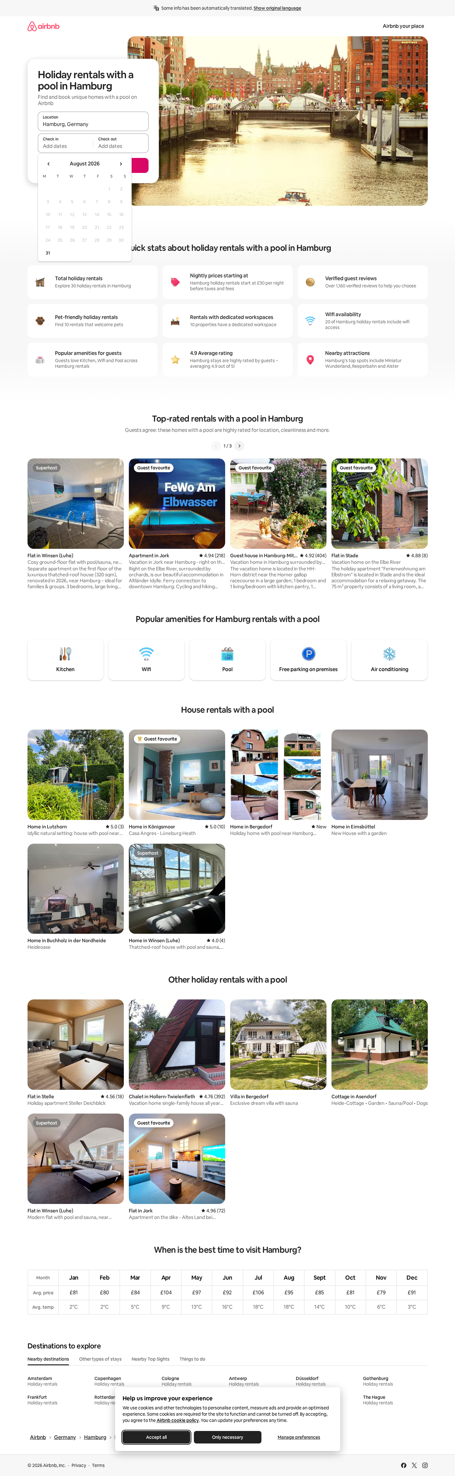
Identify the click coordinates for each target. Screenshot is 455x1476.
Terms (98, 1465)
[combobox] (93, 124)
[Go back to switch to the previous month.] (49, 164)
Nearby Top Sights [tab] (150, 1359)
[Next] (239, 446)
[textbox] (65, 146)
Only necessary (227, 1437)
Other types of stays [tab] (100, 1359)
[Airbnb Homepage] (43, 26)
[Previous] (216, 446)
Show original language (277, 8)
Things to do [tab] (192, 1359)
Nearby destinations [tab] (48, 1359)
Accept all (156, 1437)
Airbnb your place (403, 26)
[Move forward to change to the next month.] (121, 164)
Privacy (79, 1465)
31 (48, 253)
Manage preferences (299, 1437)
